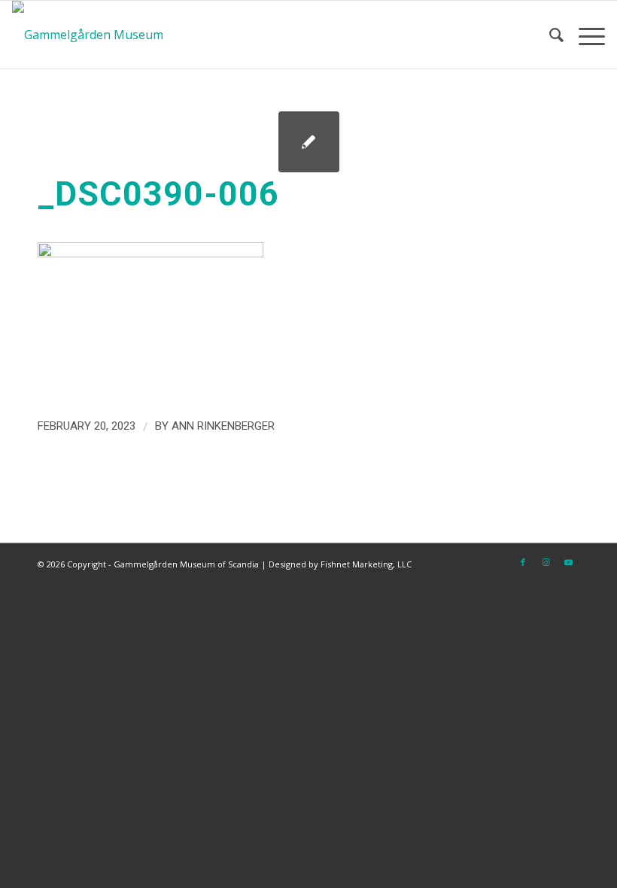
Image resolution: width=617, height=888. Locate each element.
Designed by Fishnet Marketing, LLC (340, 564)
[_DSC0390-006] (308, 141)
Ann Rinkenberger (223, 426)
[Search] (549, 34)
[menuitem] (549, 34)
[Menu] (584, 34)
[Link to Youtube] (568, 562)
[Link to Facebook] (523, 562)
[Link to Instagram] (545, 562)
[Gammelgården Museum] (87, 34)
